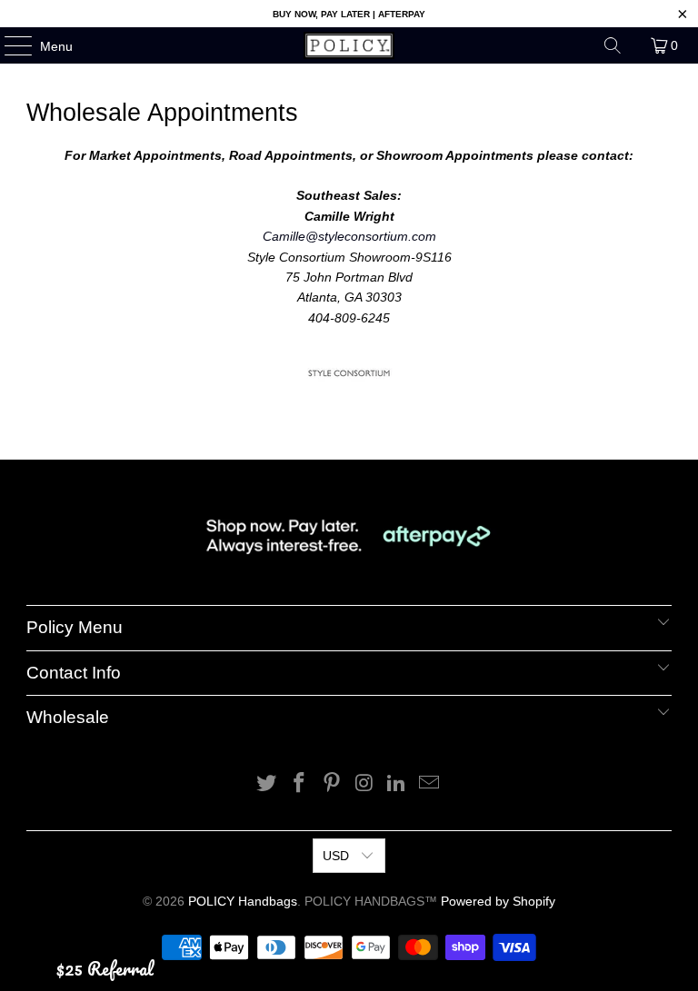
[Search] (612, 45)
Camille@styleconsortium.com (349, 236)
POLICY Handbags (242, 901)
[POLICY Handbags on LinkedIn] (397, 784)
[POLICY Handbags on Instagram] (364, 784)
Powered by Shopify (498, 901)
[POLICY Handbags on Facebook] (300, 784)
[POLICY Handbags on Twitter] (267, 784)
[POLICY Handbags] (349, 45)
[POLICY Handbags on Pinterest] (331, 784)
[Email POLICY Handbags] (429, 784)
